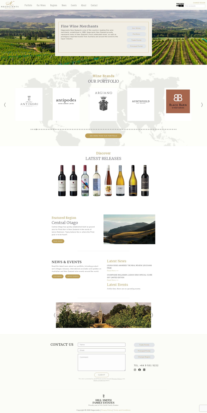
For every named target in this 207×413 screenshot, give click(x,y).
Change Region (199, 3)
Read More (111, 271)
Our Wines (41, 5)
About (83, 5)
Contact (94, 5)
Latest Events (72, 276)
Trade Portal (136, 40)
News (64, 5)
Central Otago (65, 222)
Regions (53, 5)
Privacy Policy (117, 379)
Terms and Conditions (122, 410)
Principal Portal (136, 46)
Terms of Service (99, 380)
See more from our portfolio (103, 136)
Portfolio (28, 5)
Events (74, 5)
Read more (58, 241)
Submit (101, 375)
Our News (57, 276)
